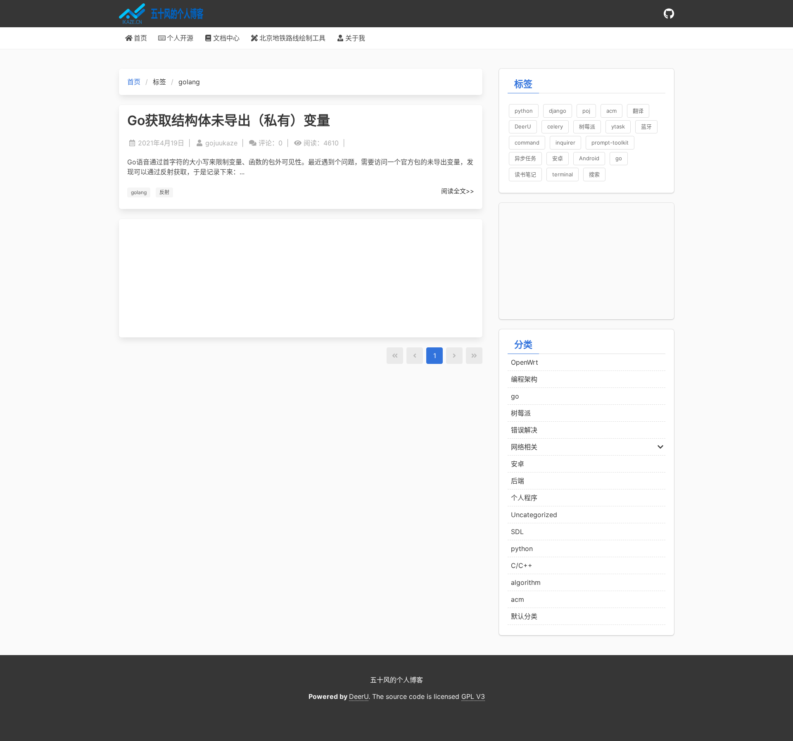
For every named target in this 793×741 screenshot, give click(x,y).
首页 (133, 82)
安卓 (517, 464)
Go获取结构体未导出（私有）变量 (228, 120)
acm (517, 599)
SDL (517, 531)
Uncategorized (534, 515)
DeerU (358, 696)
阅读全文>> (457, 191)
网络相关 (524, 447)
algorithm (526, 582)
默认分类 (524, 616)
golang (139, 192)
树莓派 (521, 413)
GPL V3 (473, 696)
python (522, 548)
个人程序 (524, 498)
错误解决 (524, 430)
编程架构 (524, 379)
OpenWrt (524, 362)
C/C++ (521, 565)
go (515, 396)
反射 (164, 192)
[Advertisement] (300, 278)
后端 (517, 481)
